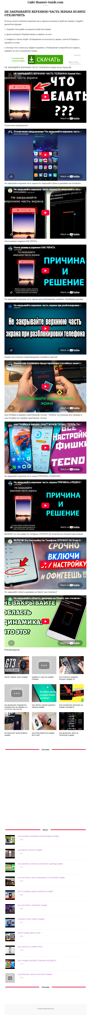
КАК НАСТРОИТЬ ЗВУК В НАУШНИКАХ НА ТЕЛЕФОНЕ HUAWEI (41, 877)
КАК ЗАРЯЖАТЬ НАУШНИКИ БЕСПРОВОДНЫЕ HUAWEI (38, 836)
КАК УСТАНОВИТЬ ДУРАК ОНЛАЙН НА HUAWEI (35, 891)
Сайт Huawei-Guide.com (45, 2)
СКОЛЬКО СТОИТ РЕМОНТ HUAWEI (31, 919)
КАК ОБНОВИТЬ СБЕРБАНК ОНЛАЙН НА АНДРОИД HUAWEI (40, 864)
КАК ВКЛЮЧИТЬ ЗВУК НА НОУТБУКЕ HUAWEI (35, 974)
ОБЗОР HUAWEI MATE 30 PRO (29, 933)
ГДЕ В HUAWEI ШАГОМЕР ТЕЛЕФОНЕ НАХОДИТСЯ (37, 960)
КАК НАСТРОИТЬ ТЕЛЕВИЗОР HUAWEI (32, 905)
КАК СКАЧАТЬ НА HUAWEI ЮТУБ (30, 947)
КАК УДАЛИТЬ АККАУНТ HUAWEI (30, 850)
